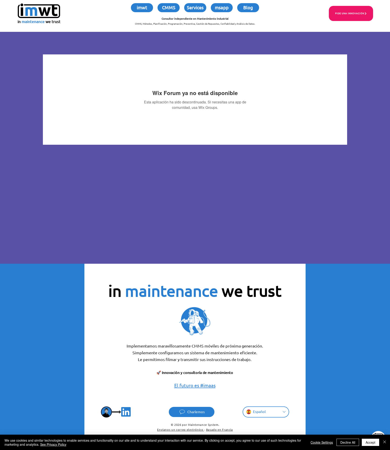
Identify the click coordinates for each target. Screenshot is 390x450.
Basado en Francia (219, 429)
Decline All (347, 442)
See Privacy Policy (53, 444)
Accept (370, 442)
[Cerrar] (384, 442)
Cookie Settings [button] (322, 442)
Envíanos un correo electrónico (180, 429)
